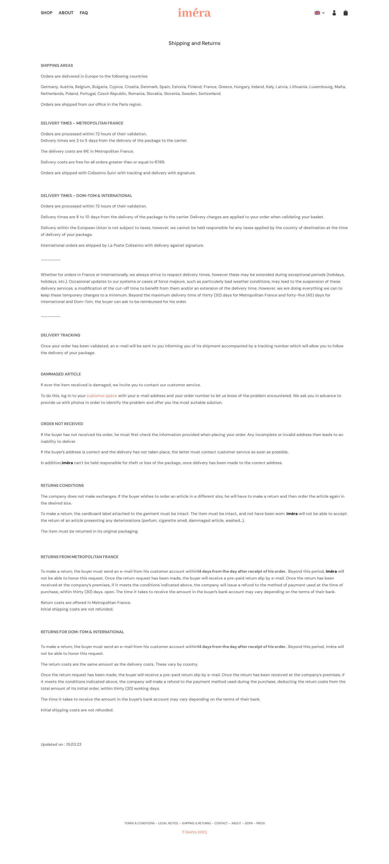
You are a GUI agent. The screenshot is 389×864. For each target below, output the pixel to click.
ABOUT (66, 13)
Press (260, 823)
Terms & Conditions (139, 823)
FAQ (84, 13)
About (236, 823)
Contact (221, 823)
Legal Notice (168, 823)
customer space (102, 395)
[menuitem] (320, 14)
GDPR (249, 823)
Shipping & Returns (196, 823)
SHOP (46, 13)
